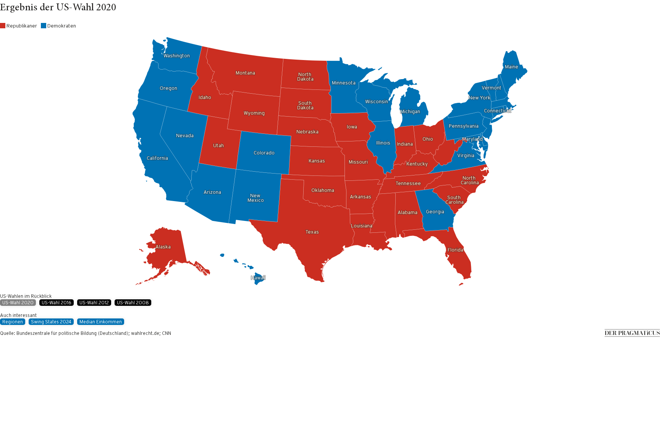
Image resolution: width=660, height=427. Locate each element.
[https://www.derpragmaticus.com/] (632, 335)
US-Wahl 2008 (133, 302)
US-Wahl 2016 (56, 302)
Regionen (12, 322)
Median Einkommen (100, 322)
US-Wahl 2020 (18, 302)
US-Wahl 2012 (94, 302)
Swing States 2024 (51, 322)
